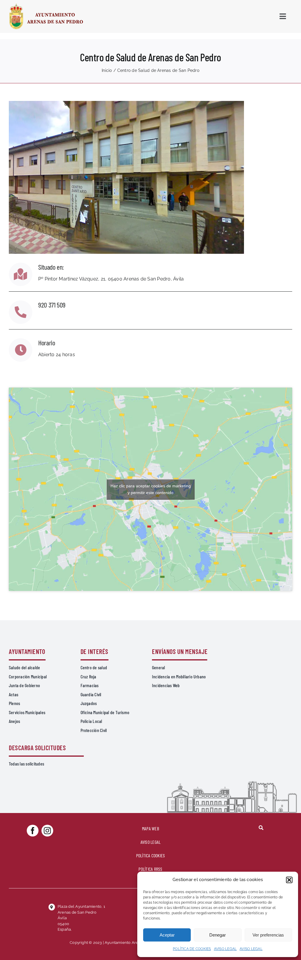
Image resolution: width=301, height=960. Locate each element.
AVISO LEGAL (225, 949)
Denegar (217, 934)
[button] (289, 880)
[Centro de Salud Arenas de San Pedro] (126, 103)
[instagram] (47, 830)
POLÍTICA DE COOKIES (192, 949)
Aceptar (167, 934)
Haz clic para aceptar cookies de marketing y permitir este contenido (151, 489)
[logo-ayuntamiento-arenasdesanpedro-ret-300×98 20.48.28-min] (46, 5)
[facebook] (33, 830)
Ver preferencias (268, 934)
